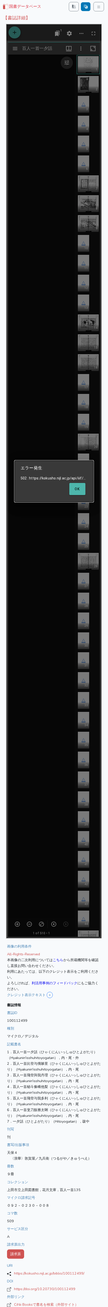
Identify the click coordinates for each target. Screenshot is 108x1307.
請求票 (15, 1253)
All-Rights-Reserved (23, 954)
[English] (85, 6)
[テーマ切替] (74, 6)
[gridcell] (21, 6)
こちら (58, 959)
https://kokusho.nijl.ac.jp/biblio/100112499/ (49, 1273)
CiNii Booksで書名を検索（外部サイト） (46, 1304)
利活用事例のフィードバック (54, 983)
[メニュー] (98, 6)
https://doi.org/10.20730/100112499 (44, 1288)
